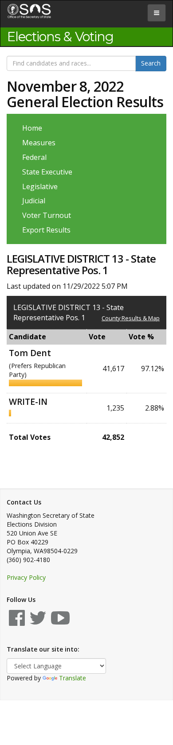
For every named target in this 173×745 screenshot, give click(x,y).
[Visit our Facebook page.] (17, 622)
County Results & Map (131, 318)
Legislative (40, 186)
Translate (72, 678)
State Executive (47, 172)
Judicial (33, 201)
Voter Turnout (46, 215)
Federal (34, 157)
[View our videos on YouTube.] (60, 622)
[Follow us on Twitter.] (38, 622)
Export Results (46, 230)
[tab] (156, 13)
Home (32, 128)
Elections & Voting (60, 37)
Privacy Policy (26, 577)
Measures (38, 142)
